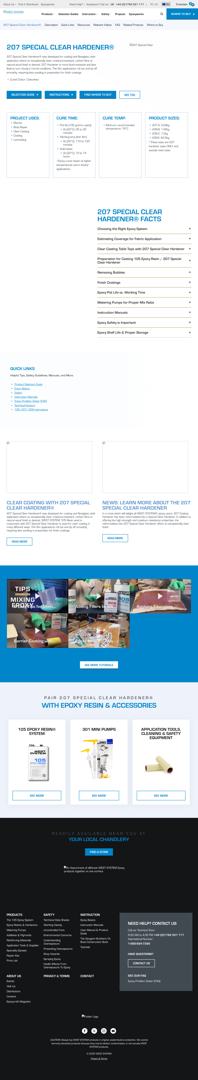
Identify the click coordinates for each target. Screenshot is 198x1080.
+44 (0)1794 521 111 (169, 935)
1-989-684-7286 (139, 943)
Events (10, 981)
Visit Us (11, 986)
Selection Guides (68, 14)
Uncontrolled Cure (54, 930)
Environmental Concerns (58, 935)
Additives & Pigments (19, 935)
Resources (83, 24)
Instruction (89, 14)
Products (47, 14)
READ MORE (19, 541)
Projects (120, 14)
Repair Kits (13, 955)
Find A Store (99, 852)
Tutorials (85, 947)
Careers (11, 996)
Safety (105, 14)
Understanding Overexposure (52, 941)
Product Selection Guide (28, 384)
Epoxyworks (47, 4)
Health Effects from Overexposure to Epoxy (57, 965)
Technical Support (25, 405)
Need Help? (76, 4)
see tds (129, 95)
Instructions (59, 94)
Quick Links (67, 24)
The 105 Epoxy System (20, 920)
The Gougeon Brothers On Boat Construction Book (95, 940)
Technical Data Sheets (56, 920)
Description (51, 24)
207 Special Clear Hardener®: (22, 24)
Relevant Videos (102, 24)
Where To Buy (181, 14)
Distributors (13, 991)
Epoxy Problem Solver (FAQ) (31, 401)
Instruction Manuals (26, 397)
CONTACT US (141, 963)
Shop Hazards (52, 954)
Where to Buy (155, 24)
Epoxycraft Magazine (18, 1001)
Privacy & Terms (57, 976)
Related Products (133, 24)
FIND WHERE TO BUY (98, 94)
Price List (12, 960)
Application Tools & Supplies (23, 945)
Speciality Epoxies (17, 950)
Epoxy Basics (22, 388)
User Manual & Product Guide (94, 931)
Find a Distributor (28, 4)
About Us (8, 4)
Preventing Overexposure (58, 948)
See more (37, 795)
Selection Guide (22, 94)
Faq (117, 24)
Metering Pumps (16, 930)
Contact (87, 976)
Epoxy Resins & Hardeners (22, 925)
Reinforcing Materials (19, 940)
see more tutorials (99, 665)
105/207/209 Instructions (31, 409)
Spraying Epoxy (52, 959)
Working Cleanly (53, 925)
